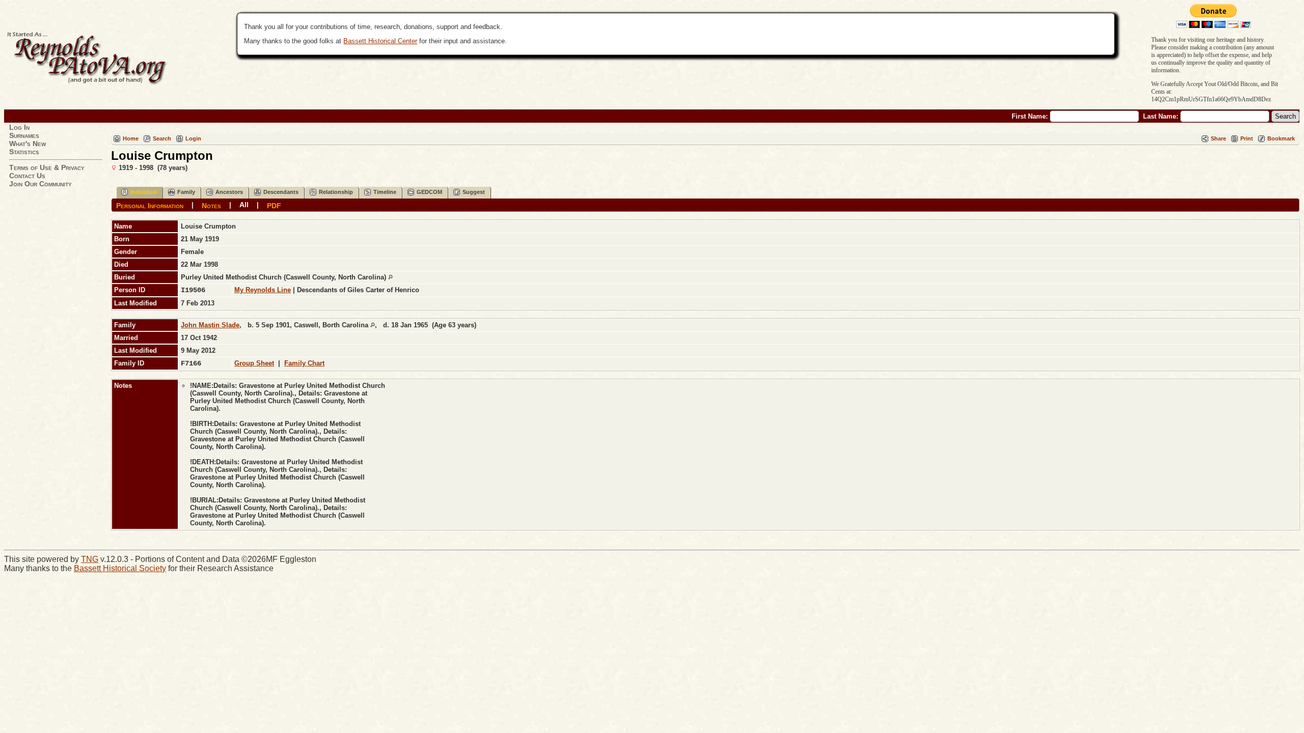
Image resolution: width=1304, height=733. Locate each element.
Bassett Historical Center (380, 41)
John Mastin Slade (210, 325)
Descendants (280, 192)
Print (1246, 138)
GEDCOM (429, 192)
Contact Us (27, 176)
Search (162, 138)
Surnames (24, 135)
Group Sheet (254, 363)
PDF (274, 205)
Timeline (384, 192)
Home (131, 138)
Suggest (474, 192)
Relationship (336, 192)
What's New (27, 143)
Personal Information (149, 205)
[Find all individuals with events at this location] (390, 277)
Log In (19, 127)
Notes (211, 205)
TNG (89, 559)
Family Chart (304, 363)
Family (186, 192)
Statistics (24, 152)
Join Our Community (40, 184)
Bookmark (1281, 138)
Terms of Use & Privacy (47, 167)
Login (193, 138)
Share (1218, 138)
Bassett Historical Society (120, 568)
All (244, 205)
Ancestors (229, 192)
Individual (143, 192)
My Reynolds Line (262, 290)
